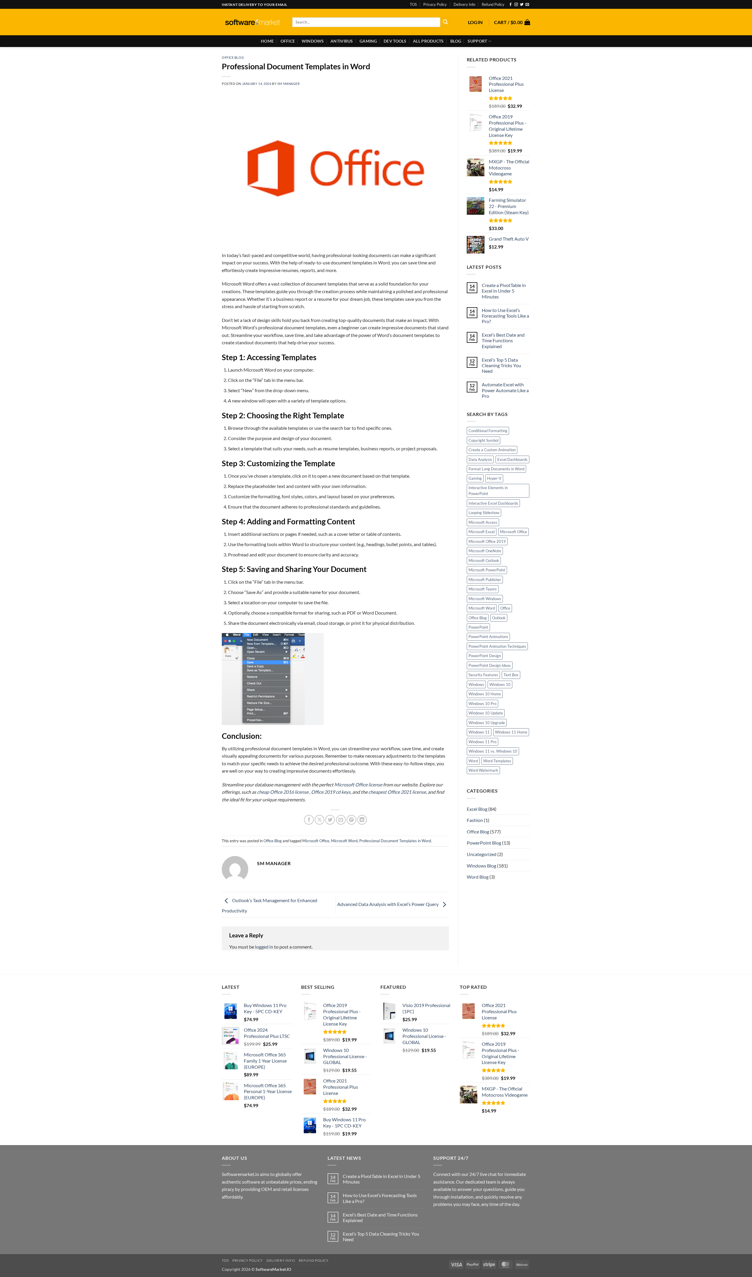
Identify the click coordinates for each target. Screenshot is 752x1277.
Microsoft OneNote (485, 550)
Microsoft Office (315, 840)
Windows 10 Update (486, 713)
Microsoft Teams (483, 589)
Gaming (368, 40)
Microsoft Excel (482, 531)
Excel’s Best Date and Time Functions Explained (503, 340)
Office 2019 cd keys (330, 792)
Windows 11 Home (511, 732)
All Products (428, 40)
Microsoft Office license (358, 784)
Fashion (475, 820)
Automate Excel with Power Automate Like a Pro (505, 390)
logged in (264, 946)
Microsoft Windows (485, 598)
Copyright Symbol (483, 440)
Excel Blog (477, 809)
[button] (475, 22)
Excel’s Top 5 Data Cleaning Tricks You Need (501, 365)
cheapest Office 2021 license (397, 792)
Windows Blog (481, 865)
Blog (455, 40)
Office (288, 40)
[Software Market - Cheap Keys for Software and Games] (252, 22)
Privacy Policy (435, 4)
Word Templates (497, 761)
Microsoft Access (483, 522)
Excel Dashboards (512, 459)
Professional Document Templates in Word (395, 840)
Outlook (499, 617)
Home (267, 40)
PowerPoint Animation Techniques (497, 646)
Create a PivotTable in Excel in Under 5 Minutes (504, 290)
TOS (413, 4)
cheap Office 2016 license (283, 792)
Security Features (483, 674)
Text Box (510, 674)
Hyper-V (494, 478)
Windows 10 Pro (482, 703)
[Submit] (445, 22)
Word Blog (478, 877)
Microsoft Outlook (484, 560)
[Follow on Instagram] (516, 5)
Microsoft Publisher (485, 579)
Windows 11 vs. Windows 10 (493, 751)
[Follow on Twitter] (521, 5)
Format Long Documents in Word (496, 469)
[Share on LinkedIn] (362, 820)
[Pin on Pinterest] (351, 820)
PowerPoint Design (485, 655)
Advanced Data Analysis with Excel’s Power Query (388, 904)
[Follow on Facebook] (510, 5)
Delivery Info (464, 4)
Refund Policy (493, 4)
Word (473, 761)
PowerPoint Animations (488, 636)
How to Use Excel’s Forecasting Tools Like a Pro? (505, 315)
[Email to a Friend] (341, 820)
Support (477, 40)
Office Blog (233, 57)
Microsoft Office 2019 (487, 541)
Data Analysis (480, 459)
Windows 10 (500, 684)
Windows (313, 40)
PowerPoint (478, 627)
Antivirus (341, 40)
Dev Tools (395, 40)
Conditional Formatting (488, 430)
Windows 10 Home (485, 694)
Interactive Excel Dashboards (493, 503)
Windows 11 (479, 732)
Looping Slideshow (484, 512)
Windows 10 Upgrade (487, 722)
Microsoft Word (344, 840)
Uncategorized (481, 854)
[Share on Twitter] (330, 820)
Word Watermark (483, 770)
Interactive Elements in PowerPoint (488, 490)
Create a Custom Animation (492, 449)
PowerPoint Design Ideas (490, 665)
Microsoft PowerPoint (487, 570)
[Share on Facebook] (309, 820)
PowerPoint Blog (484, 842)
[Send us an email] (527, 5)
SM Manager (288, 83)
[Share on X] (319, 820)
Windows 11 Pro (482, 741)
